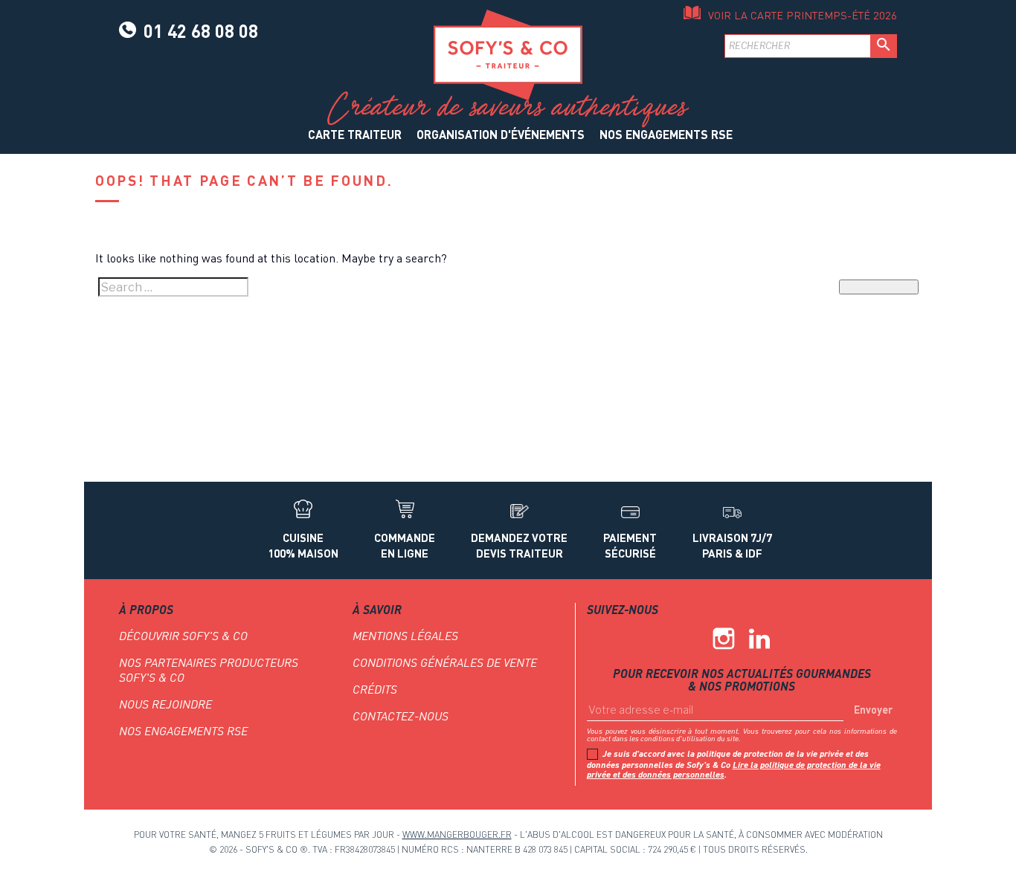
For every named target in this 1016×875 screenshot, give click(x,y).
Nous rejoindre (165, 704)
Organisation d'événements (501, 134)
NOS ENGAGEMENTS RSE (666, 134)
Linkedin (759, 639)
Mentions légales (405, 635)
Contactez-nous (400, 715)
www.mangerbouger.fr (457, 834)
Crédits (375, 689)
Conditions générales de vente (445, 662)
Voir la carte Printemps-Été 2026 (802, 15)
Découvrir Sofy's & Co (183, 635)
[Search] (879, 287)
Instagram (724, 639)
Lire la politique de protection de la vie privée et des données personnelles (734, 769)
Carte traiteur (355, 134)
